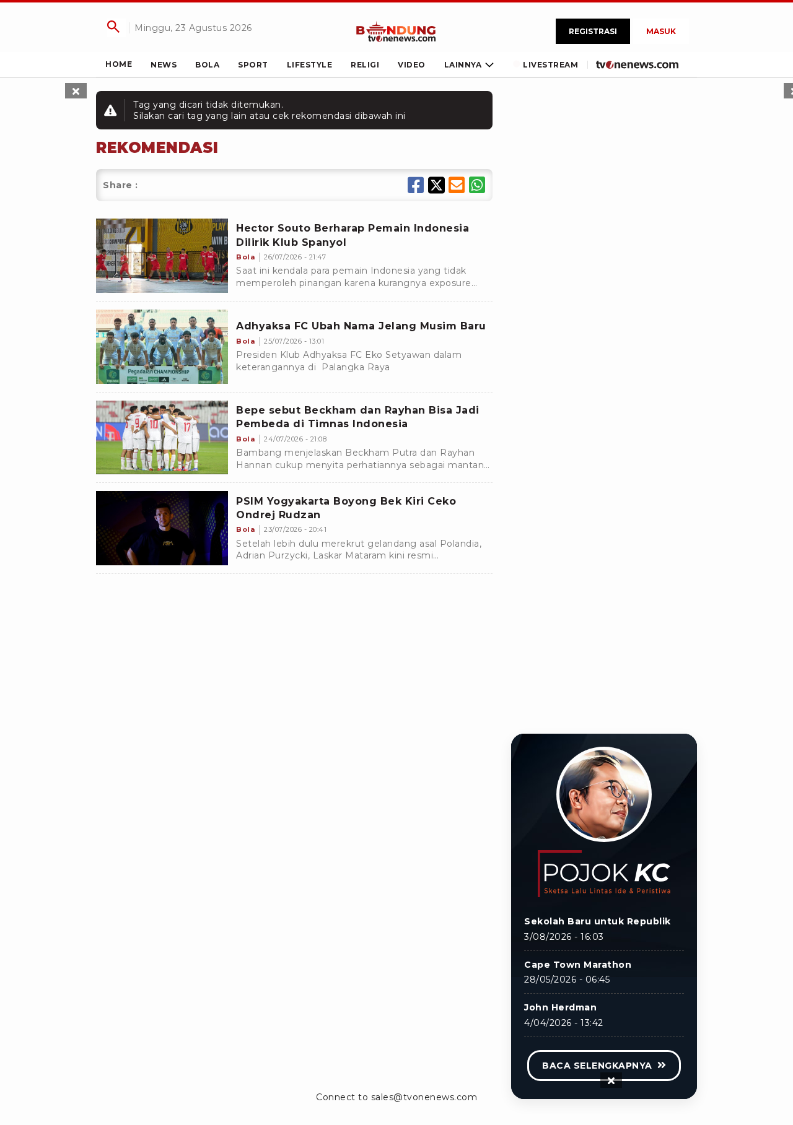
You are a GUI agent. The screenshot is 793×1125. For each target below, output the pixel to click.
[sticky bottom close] (611, 1080)
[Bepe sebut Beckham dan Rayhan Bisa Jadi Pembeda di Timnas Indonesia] (162, 438)
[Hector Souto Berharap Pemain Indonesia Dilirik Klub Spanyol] (162, 256)
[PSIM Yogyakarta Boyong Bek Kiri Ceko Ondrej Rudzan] (162, 528)
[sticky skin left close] (76, 90)
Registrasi (593, 31)
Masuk (661, 31)
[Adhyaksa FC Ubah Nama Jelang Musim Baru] (162, 347)
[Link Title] (396, 31)
